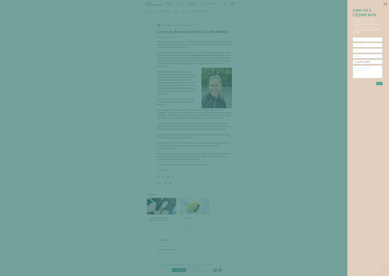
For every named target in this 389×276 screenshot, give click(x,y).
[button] (385, 4)
